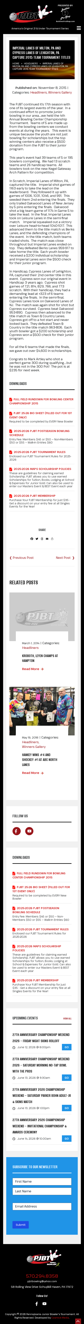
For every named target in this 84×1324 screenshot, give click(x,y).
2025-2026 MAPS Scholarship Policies (42, 469)
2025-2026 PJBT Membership (34, 496)
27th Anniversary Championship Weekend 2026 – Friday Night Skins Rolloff (41, 1037)
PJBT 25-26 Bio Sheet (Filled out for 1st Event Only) (40, 415)
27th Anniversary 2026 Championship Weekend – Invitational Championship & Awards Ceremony (40, 1126)
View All (67, 1018)
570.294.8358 (42, 1276)
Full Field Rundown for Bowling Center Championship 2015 (41, 401)
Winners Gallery (60, 92)
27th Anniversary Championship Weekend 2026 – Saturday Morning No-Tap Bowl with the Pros (41, 1065)
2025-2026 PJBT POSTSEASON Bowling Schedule (39, 433)
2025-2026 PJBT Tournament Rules (39, 452)
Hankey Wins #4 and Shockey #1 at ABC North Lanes (39, 759)
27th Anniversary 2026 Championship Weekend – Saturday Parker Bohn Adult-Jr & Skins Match (42, 1095)
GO (67, 1047)
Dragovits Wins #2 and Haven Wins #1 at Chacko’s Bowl (65, 557)
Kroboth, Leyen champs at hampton (40, 658)
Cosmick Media (60, 1317)
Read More (30, 669)
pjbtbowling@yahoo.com (42, 1281)
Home (16, 63)
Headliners (31, 63)
